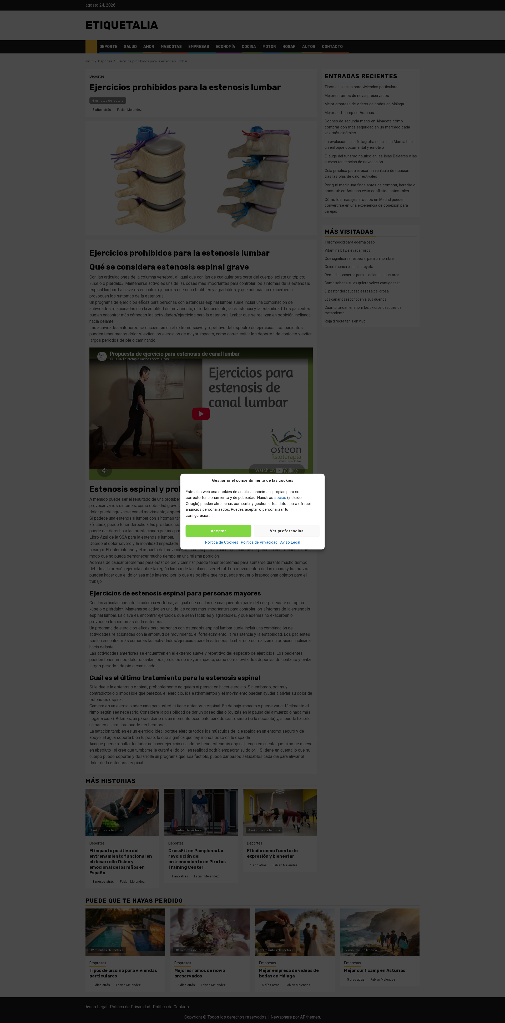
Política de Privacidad (259, 542)
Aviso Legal (290, 542)
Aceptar (218, 531)
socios (280, 497)
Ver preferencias (287, 531)
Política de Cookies (221, 542)
